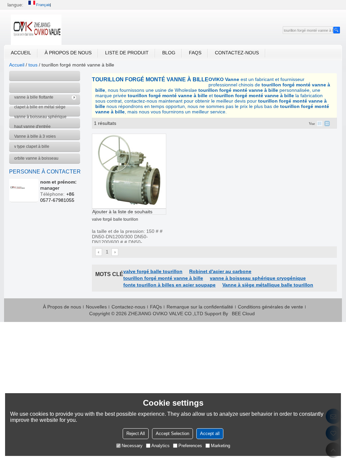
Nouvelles (96, 306)
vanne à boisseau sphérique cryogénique (258, 278)
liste (319, 123)
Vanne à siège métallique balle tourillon (267, 285)
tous (33, 64)
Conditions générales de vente (270, 306)
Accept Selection (172, 433)
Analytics (160, 445)
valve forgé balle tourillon (115, 219)
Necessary (132, 445)
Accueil (21, 52)
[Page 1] (99, 252)
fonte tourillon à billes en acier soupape (169, 285)
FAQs (195, 52)
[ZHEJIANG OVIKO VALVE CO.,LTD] (36, 30)
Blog (168, 52)
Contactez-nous (237, 52)
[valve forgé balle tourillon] (129, 171)
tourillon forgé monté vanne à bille (163, 278)
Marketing (220, 445)
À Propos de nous (68, 52)
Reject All (135, 433)
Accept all (210, 433)
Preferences (190, 445)
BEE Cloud (243, 313)
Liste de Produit (127, 52)
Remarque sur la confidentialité (200, 306)
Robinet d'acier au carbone (220, 271)
